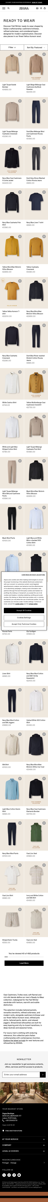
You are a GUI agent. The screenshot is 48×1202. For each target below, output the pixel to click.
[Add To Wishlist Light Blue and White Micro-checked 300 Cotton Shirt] (44, 507)
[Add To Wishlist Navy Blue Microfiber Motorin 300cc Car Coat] (44, 734)
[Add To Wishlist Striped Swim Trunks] (20, 909)
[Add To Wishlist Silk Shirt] (20, 734)
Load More (24, 963)
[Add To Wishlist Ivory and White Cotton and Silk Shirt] (44, 865)
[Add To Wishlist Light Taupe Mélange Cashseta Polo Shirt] (44, 416)
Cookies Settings (24, 618)
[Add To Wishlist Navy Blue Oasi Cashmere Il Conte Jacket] (20, 147)
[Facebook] (14, 1175)
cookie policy (19, 604)
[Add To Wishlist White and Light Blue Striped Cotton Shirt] (20, 416)
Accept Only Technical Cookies (24, 624)
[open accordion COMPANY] (44, 1145)
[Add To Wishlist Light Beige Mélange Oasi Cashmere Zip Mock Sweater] (44, 54)
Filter (11, 47)
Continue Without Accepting (33, 575)
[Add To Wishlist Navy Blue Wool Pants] (20, 823)
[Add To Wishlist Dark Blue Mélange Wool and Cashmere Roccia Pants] (44, 101)
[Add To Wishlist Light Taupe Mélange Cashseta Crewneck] (20, 101)
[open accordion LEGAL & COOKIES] (44, 1151)
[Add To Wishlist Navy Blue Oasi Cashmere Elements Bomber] (44, 778)
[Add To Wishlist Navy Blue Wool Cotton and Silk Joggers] (20, 690)
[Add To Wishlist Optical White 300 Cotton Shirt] (44, 690)
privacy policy (33, 604)
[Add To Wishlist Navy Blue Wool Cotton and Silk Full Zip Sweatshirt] (44, 643)
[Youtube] (19, 1175)
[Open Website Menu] (3, 8)
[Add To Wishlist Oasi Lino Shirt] (20, 554)
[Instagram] (9, 1175)
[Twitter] (4, 1175)
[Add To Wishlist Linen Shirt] (20, 643)
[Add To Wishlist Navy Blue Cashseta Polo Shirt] (20, 192)
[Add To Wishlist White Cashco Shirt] (20, 372)
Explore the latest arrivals (14, 1040)
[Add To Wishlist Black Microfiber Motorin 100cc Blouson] (44, 461)
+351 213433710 (11, 1120)
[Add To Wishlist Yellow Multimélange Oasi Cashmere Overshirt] (44, 372)
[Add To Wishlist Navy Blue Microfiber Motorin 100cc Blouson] (44, 281)
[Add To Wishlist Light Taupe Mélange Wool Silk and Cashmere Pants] (20, 461)
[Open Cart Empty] (45, 8)
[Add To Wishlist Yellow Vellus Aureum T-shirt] (20, 281)
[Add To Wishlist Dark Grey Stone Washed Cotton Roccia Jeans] (44, 147)
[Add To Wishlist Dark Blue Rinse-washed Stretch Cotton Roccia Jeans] (44, 325)
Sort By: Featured (35, 47)
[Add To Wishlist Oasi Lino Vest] (44, 823)
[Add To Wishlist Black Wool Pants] (20, 507)
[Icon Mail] (37, 8)
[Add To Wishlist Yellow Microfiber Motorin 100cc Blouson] (20, 236)
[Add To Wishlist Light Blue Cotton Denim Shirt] (20, 778)
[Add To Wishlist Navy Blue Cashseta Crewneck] (20, 325)
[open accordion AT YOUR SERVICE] (44, 1139)
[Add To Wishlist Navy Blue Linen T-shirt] (44, 192)
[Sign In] (41, 8)
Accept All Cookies (24, 610)
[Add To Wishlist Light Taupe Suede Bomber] (20, 54)
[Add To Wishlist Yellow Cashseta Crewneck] (44, 236)
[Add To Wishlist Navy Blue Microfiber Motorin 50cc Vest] (44, 554)
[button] (9, 8)
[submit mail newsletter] (43, 1075)
